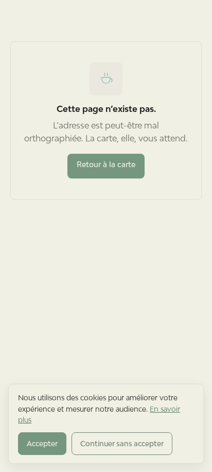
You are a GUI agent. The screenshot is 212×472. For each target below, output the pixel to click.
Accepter (42, 444)
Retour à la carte (106, 164)
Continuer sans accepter (122, 444)
